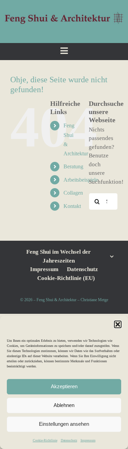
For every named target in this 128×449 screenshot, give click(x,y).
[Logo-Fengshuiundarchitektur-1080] (64, 13)
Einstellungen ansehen (64, 424)
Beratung (73, 166)
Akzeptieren (64, 386)
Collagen (73, 193)
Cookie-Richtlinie (45, 440)
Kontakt (72, 206)
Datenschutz (69, 440)
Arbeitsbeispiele (80, 180)
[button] (117, 324)
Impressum (88, 440)
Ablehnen (64, 405)
